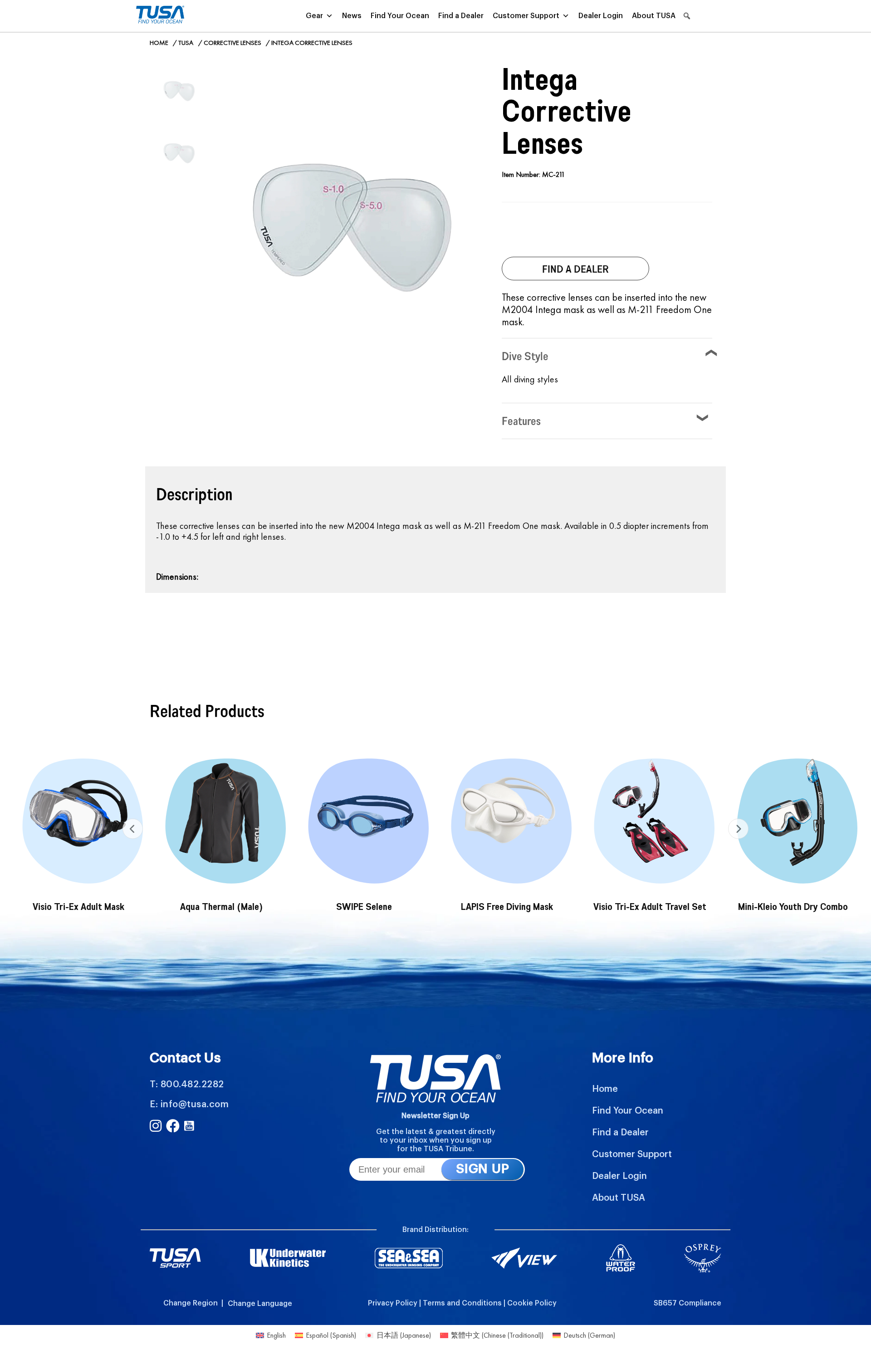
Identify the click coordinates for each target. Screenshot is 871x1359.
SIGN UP (482, 1169)
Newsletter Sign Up (435, 1115)
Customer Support (526, 16)
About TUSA (653, 16)
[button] (687, 16)
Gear (314, 16)
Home (159, 43)
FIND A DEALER (575, 268)
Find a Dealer (461, 16)
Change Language (260, 1303)
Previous (132, 829)
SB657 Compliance (687, 1303)
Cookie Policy (532, 1303)
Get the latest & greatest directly (435, 1131)
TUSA (185, 43)
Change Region (190, 1303)
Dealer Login (600, 16)
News (352, 16)
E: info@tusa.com (189, 1104)
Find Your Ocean (400, 16)
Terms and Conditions (462, 1303)
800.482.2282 (192, 1084)
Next (738, 829)
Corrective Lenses (232, 43)
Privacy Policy (392, 1303)
